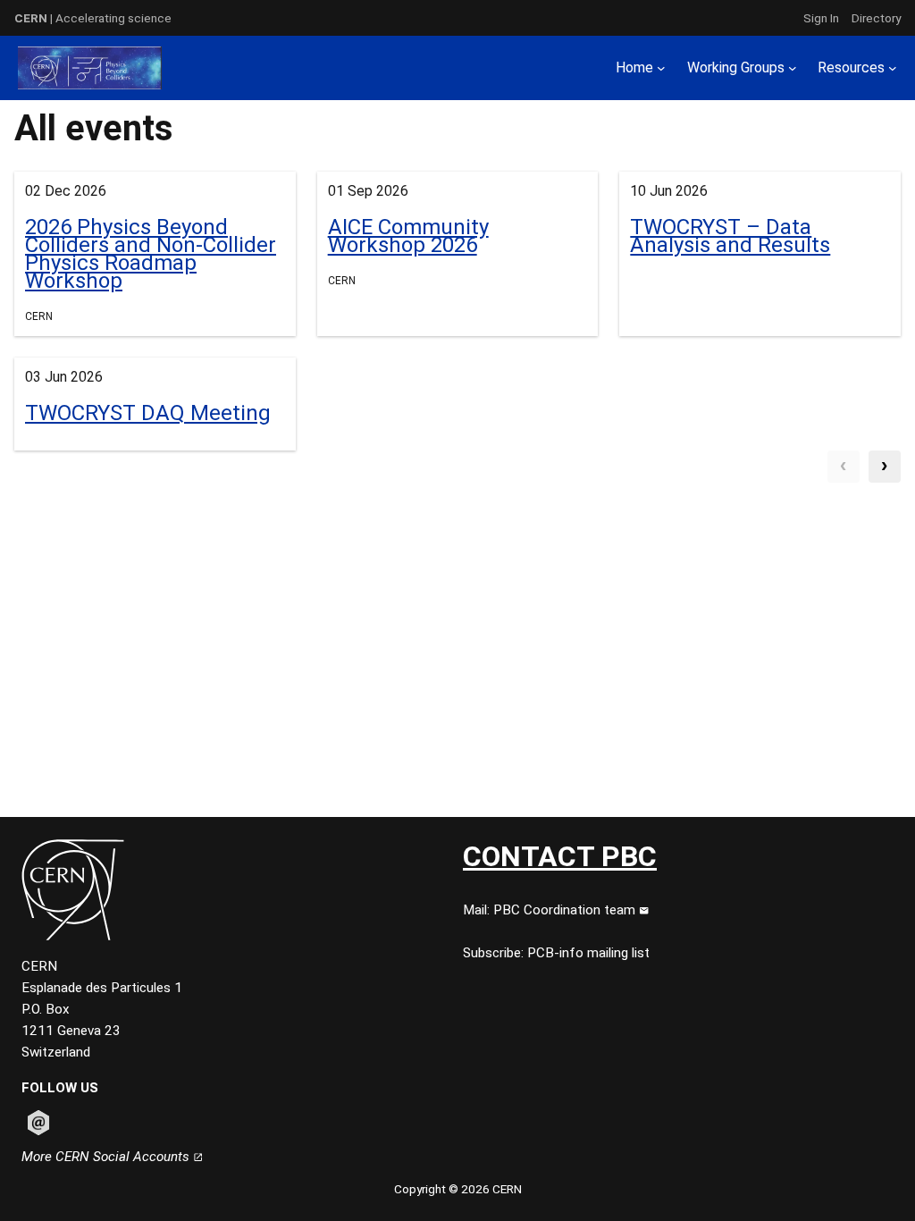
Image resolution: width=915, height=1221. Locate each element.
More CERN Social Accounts (107, 1157)
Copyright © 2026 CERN (458, 1189)
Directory (876, 18)
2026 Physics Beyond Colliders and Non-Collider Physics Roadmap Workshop (150, 254)
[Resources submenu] (892, 67)
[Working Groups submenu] (792, 67)
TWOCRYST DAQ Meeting (148, 412)
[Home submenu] (661, 67)
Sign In (821, 18)
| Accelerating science (93, 18)
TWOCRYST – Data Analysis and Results (730, 236)
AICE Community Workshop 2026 (408, 236)
